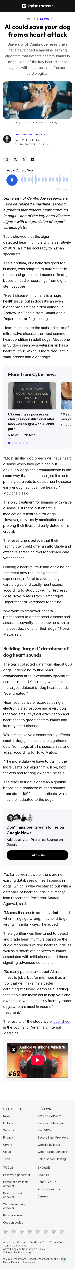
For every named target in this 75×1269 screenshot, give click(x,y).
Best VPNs (44, 1130)
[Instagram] (21, 1231)
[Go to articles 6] (27, 443)
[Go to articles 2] (13, 443)
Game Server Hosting (52, 1159)
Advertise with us (49, 1189)
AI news (13, 435)
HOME (27, 19)
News (7, 1116)
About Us (44, 1175)
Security (8, 1130)
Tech (6, 1159)
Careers (43, 1196)
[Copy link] (6, 159)
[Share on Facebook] (24, 159)
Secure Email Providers (53, 1137)
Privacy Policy (57, 1242)
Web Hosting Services (52, 1151)
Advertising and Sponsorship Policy (24, 1249)
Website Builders (49, 1144)
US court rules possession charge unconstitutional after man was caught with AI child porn (31, 421)
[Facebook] (13, 1231)
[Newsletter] (61, 1231)
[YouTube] (45, 1231)
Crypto (7, 1144)
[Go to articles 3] (16, 443)
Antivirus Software (49, 1116)
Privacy (8, 1137)
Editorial (8, 1123)
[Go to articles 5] (23, 443)
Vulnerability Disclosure (17, 1252)
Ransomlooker (12, 1215)
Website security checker (14, 1206)
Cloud (7, 1151)
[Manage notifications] (65, 1259)
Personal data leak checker (15, 1184)
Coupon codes (13, 1222)
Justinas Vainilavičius (29, 134)
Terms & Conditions (14, 1245)
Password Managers (51, 1123)
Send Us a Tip (47, 1182)
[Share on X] (15, 159)
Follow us (37, 855)
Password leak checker (13, 1195)
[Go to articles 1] (9, 443)
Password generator (16, 1175)
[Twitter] (5, 1231)
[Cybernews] (37, 6)
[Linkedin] (37, 1231)
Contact (21, 1242)
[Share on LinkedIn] (33, 159)
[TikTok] (29, 1231)
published (61, 1021)
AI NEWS (42, 19)
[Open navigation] (7, 6)
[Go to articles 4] (20, 443)
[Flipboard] (53, 1231)
